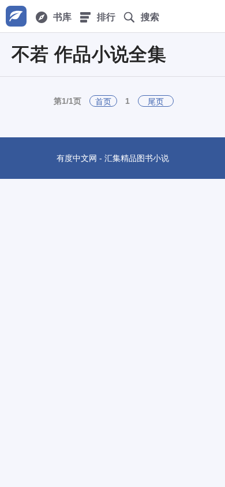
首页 (103, 101)
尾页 (156, 101)
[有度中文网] (16, 16)
